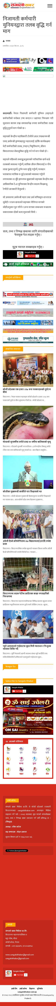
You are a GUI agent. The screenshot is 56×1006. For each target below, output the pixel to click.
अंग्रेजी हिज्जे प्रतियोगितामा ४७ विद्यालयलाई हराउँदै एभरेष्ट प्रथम (27, 542)
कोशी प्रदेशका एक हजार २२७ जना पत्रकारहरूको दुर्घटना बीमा (27, 391)
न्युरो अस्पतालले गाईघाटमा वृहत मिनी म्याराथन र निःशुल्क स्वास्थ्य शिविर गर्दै (27, 647)
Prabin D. (28, 998)
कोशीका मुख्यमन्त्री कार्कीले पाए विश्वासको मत (22, 492)
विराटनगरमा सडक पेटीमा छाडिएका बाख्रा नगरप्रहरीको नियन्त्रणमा (26, 595)
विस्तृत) (9, 822)
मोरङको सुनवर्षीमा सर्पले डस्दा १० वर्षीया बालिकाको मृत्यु (27, 442)
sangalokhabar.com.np (27, 991)
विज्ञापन (32, 988)
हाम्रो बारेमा (23, 988)
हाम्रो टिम (14, 988)
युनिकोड (40, 988)
